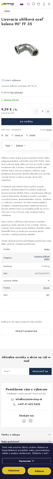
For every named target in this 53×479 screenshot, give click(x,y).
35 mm (46, 287)
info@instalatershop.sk (29, 399)
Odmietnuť (13, 470)
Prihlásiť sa (40, 371)
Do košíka (26, 121)
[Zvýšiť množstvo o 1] (48, 111)
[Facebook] (24, 420)
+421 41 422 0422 (29, 404)
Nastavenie (25, 461)
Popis (7, 145)
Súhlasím (39, 471)
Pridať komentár (26, 331)
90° (48, 295)
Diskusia (19, 145)
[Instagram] (30, 420)
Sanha (49, 129)
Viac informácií (16, 92)
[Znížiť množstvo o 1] (36, 111)
